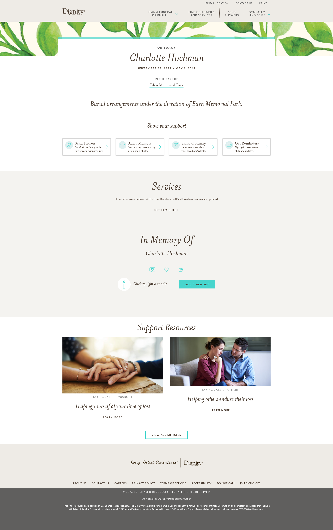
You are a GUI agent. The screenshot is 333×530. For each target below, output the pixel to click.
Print (263, 3)
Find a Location (217, 3)
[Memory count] (152, 269)
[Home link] (73, 11)
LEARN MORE (113, 417)
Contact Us (244, 3)
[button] (163, 13)
